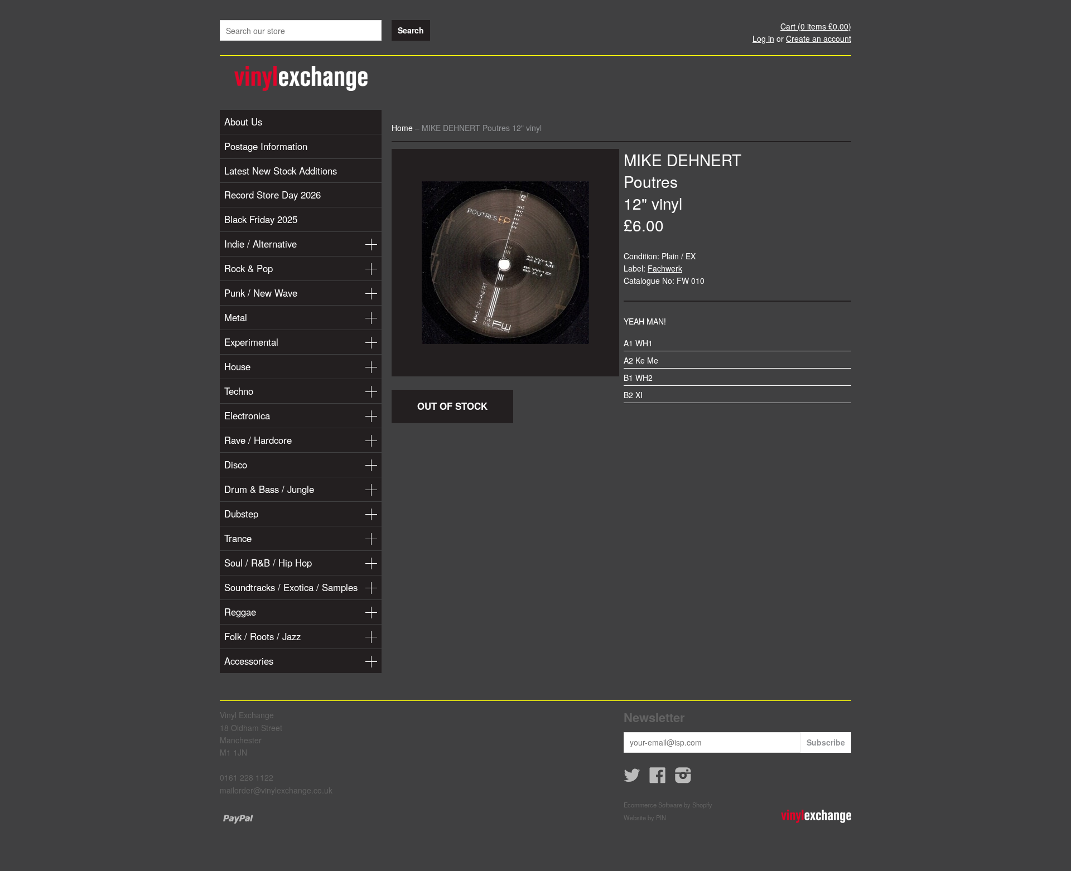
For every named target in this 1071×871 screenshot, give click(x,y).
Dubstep (241, 513)
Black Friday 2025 (260, 219)
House (237, 366)
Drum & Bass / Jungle (269, 489)
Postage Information (265, 146)
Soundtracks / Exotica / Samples (291, 587)
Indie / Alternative (260, 243)
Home (402, 127)
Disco (235, 464)
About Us (243, 121)
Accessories (248, 660)
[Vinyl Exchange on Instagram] (683, 778)
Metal (235, 317)
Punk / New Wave (260, 292)
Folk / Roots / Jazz (262, 636)
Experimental (251, 342)
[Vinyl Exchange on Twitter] (632, 778)
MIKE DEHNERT (682, 159)
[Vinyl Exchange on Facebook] (657, 778)
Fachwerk (665, 268)
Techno (238, 391)
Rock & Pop (248, 268)
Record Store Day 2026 (272, 194)
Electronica (247, 415)
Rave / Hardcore (258, 440)
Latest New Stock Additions (280, 170)
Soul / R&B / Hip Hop (268, 562)
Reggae (240, 611)
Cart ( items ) (815, 26)
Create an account (818, 38)
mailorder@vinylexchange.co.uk (276, 790)
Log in (763, 38)
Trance (238, 538)
